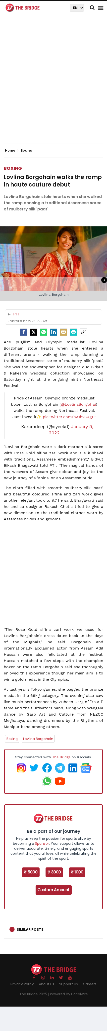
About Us (46, 984)
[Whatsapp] (43, 332)
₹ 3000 (54, 872)
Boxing (13, 168)
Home (10, 150)
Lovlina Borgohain (38, 738)
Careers (90, 984)
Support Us (68, 984)
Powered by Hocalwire (69, 994)
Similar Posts (30, 929)
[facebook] (23, 332)
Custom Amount (54, 890)
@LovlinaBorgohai (78, 404)
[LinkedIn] (53, 332)
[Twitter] (33, 332)
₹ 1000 (77, 872)
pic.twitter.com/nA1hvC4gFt (69, 416)
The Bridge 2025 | (34, 994)
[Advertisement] (53, 83)
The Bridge (61, 757)
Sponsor (42, 843)
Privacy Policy (22, 984)
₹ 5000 (31, 872)
